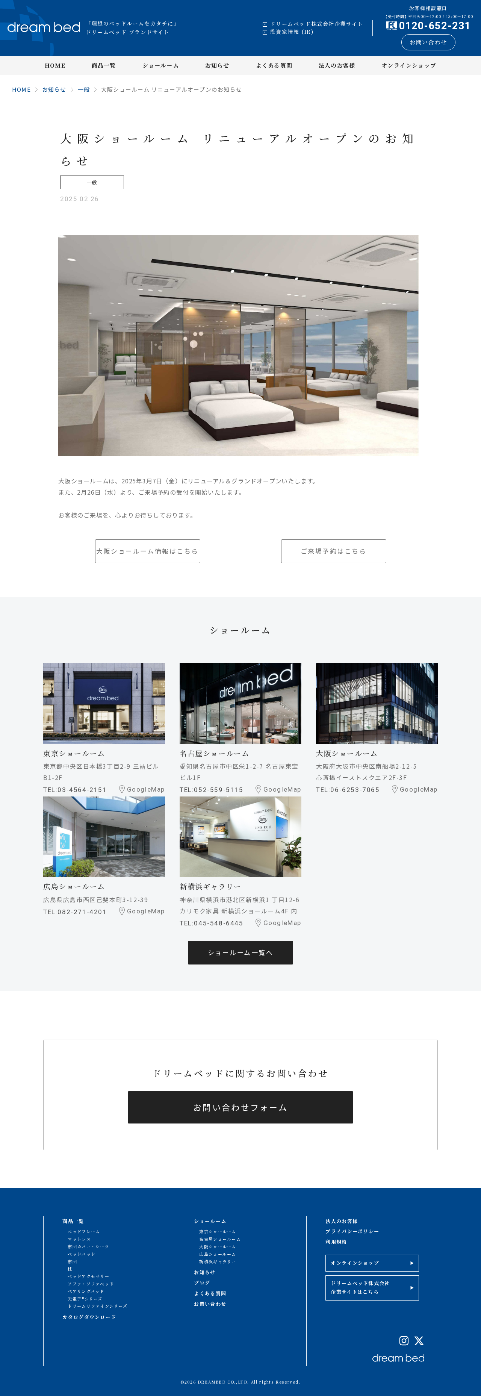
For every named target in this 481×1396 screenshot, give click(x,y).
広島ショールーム (217, 1254)
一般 (84, 89)
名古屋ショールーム (220, 1239)
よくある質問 (274, 65)
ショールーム (160, 65)
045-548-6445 (218, 923)
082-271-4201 (82, 912)
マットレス (79, 1239)
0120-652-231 (435, 26)
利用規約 (336, 1241)
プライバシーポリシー (352, 1231)
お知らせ (217, 65)
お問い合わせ (428, 42)
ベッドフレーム (84, 1231)
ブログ (202, 1282)
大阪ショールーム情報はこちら (147, 551)
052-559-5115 (218, 789)
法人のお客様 (337, 65)
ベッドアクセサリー (88, 1276)
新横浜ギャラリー (217, 1261)
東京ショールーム (217, 1231)
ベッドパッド (81, 1254)
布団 (72, 1261)
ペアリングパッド (86, 1291)
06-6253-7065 (355, 789)
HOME (55, 65)
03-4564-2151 (82, 789)
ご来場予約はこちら (334, 551)
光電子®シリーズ (85, 1299)
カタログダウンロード (89, 1316)
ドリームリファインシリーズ (97, 1306)
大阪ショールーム (217, 1246)
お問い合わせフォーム (240, 1107)
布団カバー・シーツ (88, 1246)
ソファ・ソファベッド (91, 1284)
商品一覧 (104, 65)
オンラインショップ (408, 65)
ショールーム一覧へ (241, 952)
